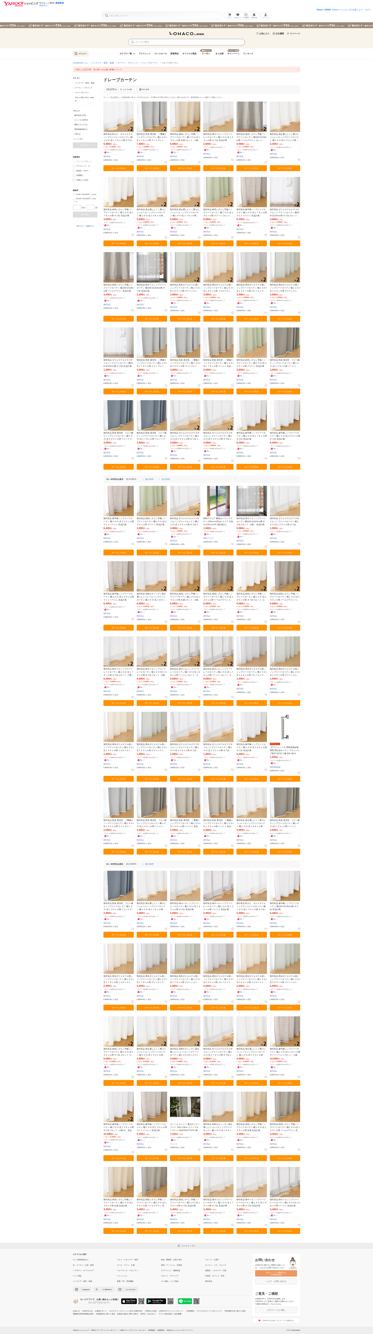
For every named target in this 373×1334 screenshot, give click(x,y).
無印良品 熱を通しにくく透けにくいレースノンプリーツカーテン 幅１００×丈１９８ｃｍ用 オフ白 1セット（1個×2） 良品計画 (152, 212)
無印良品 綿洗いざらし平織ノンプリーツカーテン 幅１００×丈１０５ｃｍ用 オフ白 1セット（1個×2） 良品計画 (251, 597)
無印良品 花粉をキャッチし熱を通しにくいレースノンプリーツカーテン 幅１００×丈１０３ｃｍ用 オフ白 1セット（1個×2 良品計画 (185, 1052)
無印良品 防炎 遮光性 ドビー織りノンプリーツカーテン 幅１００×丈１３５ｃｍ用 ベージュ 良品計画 (285, 823)
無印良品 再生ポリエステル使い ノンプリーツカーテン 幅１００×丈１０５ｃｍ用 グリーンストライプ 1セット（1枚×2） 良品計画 (185, 288)
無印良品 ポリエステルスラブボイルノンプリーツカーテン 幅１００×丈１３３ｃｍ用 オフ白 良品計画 (217, 747)
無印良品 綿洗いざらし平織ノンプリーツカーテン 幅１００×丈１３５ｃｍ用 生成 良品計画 (118, 1202)
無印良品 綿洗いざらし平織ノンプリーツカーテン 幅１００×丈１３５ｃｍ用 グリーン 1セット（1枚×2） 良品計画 (218, 212)
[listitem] (186, 69)
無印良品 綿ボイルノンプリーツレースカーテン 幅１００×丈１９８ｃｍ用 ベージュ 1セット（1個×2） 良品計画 (185, 672)
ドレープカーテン (150, 63)
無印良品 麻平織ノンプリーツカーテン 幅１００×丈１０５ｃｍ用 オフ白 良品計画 (251, 747)
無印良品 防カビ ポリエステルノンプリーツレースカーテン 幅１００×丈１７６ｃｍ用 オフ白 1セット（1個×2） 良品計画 (118, 137)
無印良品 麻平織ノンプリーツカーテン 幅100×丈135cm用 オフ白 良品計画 (284, 906)
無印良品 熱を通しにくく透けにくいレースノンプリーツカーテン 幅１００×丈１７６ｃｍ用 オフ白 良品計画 (151, 906)
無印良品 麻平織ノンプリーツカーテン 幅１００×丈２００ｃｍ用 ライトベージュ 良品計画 (118, 521)
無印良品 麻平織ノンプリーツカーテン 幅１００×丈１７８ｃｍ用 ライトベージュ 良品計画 (251, 212)
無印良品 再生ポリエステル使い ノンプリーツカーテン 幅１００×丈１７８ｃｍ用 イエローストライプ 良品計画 (118, 979)
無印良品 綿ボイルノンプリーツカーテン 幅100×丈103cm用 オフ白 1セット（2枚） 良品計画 (251, 521)
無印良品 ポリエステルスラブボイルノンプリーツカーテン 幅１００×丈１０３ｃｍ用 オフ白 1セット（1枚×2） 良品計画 (185, 521)
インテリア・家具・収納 (102, 63)
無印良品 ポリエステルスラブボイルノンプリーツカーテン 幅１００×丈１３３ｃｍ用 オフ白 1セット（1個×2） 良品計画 (218, 436)
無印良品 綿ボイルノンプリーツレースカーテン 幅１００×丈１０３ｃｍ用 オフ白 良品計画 (218, 137)
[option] (85, 115)
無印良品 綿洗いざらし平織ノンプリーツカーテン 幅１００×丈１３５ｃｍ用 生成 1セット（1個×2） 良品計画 (185, 137)
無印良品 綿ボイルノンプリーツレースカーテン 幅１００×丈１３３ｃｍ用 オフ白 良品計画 (185, 906)
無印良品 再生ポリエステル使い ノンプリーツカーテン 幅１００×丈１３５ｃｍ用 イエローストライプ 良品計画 (118, 747)
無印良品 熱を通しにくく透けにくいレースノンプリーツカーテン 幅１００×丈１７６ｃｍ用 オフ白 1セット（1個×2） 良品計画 (185, 212)
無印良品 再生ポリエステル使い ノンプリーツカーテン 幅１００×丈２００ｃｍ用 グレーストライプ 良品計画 (218, 979)
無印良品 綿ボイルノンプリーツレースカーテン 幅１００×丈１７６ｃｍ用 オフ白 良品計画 (218, 1202)
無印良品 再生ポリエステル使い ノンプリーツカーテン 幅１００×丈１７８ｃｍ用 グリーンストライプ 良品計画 (185, 979)
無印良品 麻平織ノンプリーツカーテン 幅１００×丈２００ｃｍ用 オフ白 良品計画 (285, 436)
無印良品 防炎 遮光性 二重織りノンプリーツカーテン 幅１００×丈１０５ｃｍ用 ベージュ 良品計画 (185, 823)
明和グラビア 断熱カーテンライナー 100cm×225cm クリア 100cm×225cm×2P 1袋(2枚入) (218, 521)
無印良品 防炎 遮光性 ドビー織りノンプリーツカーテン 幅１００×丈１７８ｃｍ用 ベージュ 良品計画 (285, 363)
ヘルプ (367, 9)
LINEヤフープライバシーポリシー (104, 1330)
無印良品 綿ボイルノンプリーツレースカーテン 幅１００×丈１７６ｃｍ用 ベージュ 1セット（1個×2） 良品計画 (218, 672)
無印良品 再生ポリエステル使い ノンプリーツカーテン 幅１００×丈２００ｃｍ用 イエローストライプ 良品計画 (251, 979)
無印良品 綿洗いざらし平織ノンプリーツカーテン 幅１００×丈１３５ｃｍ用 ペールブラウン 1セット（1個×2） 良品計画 (218, 597)
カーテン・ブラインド (128, 63)
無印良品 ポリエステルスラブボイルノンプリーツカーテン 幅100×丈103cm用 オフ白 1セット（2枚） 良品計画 (284, 212)
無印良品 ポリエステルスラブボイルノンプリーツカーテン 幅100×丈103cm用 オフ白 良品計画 (118, 363)
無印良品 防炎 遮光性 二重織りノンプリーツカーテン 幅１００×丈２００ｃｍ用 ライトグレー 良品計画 (185, 363)
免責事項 (160, 1330)
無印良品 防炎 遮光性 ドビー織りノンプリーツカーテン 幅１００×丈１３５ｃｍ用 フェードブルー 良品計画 (118, 906)
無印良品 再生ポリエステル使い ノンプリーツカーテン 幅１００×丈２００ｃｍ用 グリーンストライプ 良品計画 (285, 979)
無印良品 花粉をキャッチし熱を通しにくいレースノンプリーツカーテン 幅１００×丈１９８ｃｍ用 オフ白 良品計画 (218, 1127)
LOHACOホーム (80, 63)
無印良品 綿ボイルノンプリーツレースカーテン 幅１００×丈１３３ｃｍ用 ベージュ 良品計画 (218, 906)
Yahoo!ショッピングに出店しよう (347, 9)
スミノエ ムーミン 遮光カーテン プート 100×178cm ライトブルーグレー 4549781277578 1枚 (185, 1127)
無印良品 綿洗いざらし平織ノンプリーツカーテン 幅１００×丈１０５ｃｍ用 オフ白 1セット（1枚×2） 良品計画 (118, 1052)
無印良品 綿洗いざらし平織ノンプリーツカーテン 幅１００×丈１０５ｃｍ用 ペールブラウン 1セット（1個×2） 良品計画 (285, 597)
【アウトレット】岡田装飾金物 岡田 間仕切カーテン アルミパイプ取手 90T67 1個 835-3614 (285, 750)
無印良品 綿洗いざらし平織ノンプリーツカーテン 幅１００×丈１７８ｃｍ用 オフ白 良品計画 (118, 212)
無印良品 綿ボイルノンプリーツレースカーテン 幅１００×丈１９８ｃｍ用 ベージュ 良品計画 (285, 1202)
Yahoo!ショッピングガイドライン (179, 1330)
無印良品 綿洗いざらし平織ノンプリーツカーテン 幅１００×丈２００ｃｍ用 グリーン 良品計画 (251, 363)
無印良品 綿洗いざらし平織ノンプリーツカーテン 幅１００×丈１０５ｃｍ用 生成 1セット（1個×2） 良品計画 (185, 597)
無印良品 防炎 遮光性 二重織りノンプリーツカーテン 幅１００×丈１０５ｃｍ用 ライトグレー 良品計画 (118, 823)
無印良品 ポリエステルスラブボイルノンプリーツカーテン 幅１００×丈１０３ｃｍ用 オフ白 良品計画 (284, 521)
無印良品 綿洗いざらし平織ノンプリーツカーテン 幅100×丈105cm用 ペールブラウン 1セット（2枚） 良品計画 (251, 137)
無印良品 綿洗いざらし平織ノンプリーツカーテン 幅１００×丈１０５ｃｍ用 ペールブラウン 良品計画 (152, 1202)
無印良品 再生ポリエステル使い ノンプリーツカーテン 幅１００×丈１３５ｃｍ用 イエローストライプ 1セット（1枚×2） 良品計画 (218, 288)
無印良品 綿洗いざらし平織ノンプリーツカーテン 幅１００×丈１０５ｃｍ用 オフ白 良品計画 (185, 1202)
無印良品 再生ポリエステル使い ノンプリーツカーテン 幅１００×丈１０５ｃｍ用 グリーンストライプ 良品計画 (152, 747)
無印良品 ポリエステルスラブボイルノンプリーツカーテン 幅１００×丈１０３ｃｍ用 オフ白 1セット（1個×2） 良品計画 (185, 436)
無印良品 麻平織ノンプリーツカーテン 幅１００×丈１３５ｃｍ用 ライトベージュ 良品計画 (152, 1127)
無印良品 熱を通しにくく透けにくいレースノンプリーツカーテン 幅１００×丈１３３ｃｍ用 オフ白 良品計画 (284, 137)
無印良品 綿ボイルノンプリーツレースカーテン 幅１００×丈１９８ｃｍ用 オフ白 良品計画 (251, 1202)
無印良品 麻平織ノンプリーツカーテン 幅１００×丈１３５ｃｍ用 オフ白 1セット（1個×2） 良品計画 (118, 1127)
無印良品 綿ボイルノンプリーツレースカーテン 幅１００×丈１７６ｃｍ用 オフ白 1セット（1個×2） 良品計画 (118, 672)
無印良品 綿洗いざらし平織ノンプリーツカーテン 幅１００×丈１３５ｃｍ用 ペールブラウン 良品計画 (285, 1127)
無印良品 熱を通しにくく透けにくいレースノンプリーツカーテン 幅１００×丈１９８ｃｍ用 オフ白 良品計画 (251, 823)
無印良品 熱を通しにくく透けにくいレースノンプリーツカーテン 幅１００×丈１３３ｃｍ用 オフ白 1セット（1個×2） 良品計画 (251, 1052)
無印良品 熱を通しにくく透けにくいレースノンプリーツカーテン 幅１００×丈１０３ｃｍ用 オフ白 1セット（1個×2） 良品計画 (152, 1052)
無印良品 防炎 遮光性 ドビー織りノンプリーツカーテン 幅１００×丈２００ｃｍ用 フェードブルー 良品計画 (118, 436)
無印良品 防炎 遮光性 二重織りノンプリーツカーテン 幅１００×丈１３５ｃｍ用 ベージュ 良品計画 (218, 823)
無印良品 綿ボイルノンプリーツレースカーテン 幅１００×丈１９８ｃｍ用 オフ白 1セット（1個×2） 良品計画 (152, 672)
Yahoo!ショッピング (81, 1330)
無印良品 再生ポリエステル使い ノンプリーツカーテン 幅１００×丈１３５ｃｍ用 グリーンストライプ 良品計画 (285, 672)
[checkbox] (74, 166)
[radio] (74, 194)
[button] (127, 89)
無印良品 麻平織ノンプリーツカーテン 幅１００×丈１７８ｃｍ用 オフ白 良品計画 (251, 436)
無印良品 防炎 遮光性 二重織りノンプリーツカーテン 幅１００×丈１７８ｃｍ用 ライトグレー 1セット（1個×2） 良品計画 (152, 137)
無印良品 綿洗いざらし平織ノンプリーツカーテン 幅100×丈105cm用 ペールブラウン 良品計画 (118, 288)
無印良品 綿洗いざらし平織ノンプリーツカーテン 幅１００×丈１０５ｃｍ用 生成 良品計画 (251, 1127)
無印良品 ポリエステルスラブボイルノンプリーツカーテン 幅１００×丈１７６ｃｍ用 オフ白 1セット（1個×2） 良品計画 (218, 1052)
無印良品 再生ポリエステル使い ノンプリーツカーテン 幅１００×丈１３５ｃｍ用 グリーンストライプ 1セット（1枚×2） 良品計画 (285, 288)
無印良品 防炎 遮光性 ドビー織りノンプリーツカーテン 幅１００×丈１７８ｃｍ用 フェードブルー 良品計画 (152, 436)
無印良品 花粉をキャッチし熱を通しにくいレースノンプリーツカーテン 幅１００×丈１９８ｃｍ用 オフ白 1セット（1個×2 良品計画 (152, 597)
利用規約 (151, 1330)
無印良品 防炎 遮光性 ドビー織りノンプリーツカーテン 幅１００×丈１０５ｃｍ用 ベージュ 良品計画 (151, 823)
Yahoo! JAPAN (323, 9)
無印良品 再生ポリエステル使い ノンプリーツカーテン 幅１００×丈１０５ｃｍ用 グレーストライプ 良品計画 (251, 672)
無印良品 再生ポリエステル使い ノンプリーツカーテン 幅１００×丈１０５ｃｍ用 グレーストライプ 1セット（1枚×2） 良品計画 (251, 288)
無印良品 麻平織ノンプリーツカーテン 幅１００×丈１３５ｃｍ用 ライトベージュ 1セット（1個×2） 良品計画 (285, 1052)
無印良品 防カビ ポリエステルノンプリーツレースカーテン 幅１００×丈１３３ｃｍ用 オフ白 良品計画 (251, 906)
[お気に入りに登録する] (132, 162)
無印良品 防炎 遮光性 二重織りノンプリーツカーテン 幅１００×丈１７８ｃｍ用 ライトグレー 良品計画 (152, 363)
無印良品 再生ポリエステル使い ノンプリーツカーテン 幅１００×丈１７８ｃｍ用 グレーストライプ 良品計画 (152, 979)
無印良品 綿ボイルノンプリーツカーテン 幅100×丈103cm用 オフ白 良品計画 (151, 288)
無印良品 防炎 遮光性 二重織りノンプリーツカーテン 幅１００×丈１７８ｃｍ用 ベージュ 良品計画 (218, 363)
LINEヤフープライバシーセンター (133, 1330)
